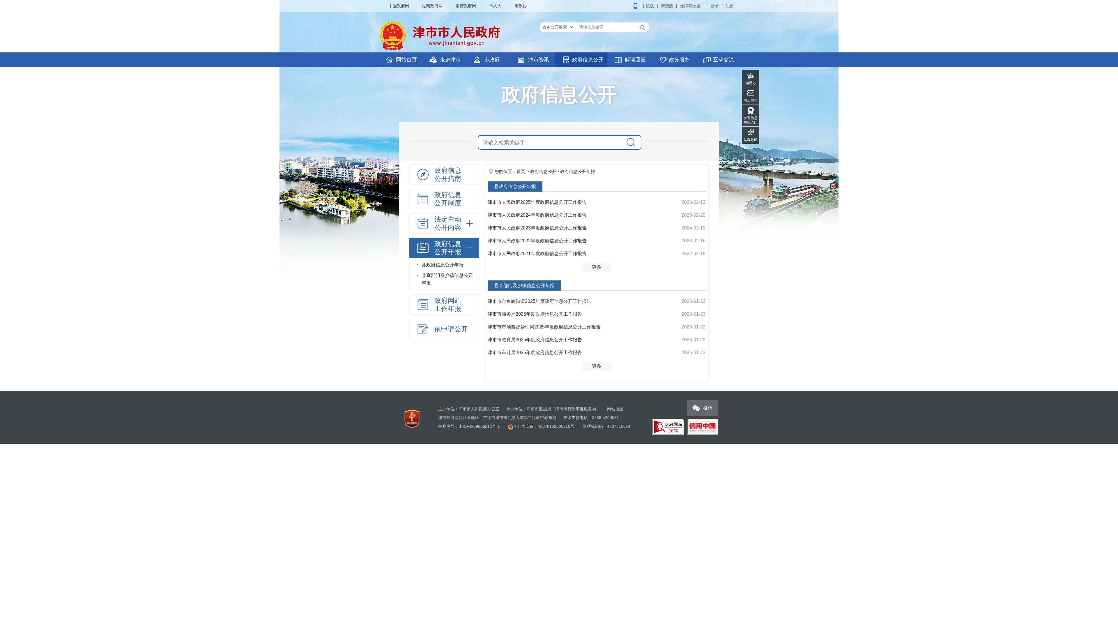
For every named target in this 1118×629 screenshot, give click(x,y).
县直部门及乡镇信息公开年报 (447, 279)
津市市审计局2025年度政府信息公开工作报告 (535, 352)
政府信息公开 (588, 60)
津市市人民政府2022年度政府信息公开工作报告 (537, 240)
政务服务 (679, 60)
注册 (730, 5)
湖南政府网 (432, 5)
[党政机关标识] (412, 418)
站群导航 (751, 140)
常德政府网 (466, 5)
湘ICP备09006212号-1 (479, 426)
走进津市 (450, 60)
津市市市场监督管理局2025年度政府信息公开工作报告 (544, 326)
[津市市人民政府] (441, 35)
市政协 (520, 5)
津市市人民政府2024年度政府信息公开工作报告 (537, 215)
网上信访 (751, 100)
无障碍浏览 (690, 5)
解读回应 (635, 60)
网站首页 (406, 60)
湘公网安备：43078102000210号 (544, 426)
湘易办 (750, 83)
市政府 (492, 60)
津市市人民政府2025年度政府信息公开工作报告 (537, 202)
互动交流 (723, 60)
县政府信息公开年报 (443, 264)
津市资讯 (538, 60)
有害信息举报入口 (751, 120)
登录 (714, 5)
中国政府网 (399, 5)
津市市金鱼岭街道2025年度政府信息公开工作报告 (539, 301)
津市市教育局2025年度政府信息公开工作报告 (535, 339)
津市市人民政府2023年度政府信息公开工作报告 (537, 227)
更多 (596, 267)
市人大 (495, 5)
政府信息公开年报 (577, 171)
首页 (520, 171)
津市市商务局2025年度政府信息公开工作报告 (535, 314)
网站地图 (615, 409)
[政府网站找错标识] (668, 426)
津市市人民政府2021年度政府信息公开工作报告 (537, 253)
